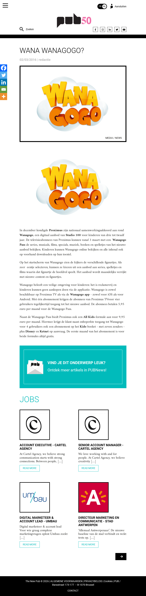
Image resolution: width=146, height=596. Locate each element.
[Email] (3, 89)
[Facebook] (95, 29)
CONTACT (73, 590)
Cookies (108, 581)
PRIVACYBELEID (93, 581)
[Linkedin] (3, 82)
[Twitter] (116, 29)
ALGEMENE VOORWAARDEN (66, 581)
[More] (3, 96)
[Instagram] (102, 29)
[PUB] (74, 22)
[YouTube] (123, 29)
